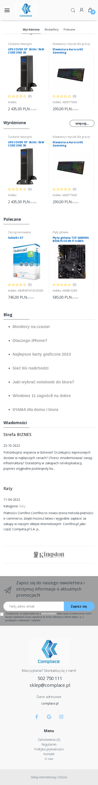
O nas (49, 759)
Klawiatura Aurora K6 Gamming (68, 50)
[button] (72, 9)
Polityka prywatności (49, 749)
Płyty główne (60, 232)
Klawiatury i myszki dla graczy (71, 44)
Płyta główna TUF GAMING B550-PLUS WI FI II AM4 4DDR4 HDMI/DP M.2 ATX (71, 241)
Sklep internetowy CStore (49, 777)
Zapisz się (79, 606)
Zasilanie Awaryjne (20, 44)
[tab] (31, 30)
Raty (22, 506)
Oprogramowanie (19, 232)
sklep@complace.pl (50, 685)
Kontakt (49, 754)
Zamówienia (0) (49, 739)
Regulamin (49, 744)
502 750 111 (50, 678)
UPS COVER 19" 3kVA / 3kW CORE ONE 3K (26, 50)
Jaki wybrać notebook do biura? (43, 382)
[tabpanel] (26, 77)
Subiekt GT (15, 238)
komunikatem (48, 613)
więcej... (82, 123)
